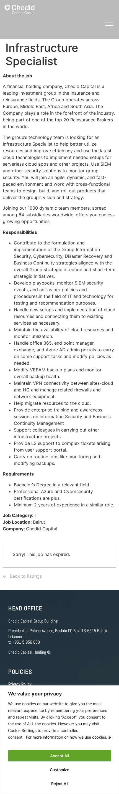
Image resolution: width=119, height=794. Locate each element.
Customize (59, 769)
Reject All (59, 783)
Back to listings (26, 576)
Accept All (59, 755)
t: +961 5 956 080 (24, 642)
